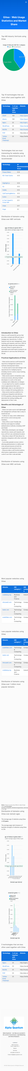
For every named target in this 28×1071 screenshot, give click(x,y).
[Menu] (22, 228)
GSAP (4, 115)
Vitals (4, 206)
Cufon (4, 197)
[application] (14, 67)
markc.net (5, 610)
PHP (3, 133)
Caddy (4, 190)
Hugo (4, 209)
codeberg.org (6, 595)
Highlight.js (6, 183)
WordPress (5, 126)
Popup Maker (6, 172)
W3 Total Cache (7, 175)
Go (3, 186)
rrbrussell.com (6, 602)
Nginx (4, 122)
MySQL (4, 129)
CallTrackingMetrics (8, 193)
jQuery (4, 119)
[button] (9, 46)
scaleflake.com (7, 617)
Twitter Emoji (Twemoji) (5, 138)
